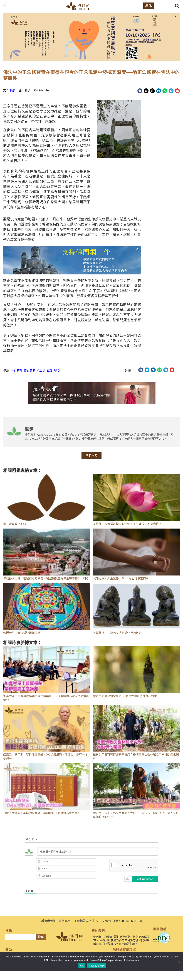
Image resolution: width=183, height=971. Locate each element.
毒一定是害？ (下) (14, 524)
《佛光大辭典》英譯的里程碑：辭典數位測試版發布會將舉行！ (43, 813)
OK (82, 965)
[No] (178, 961)
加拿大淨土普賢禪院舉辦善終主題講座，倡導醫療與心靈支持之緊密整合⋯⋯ (46, 698)
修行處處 (29, 370)
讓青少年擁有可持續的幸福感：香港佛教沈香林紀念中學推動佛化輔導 (136, 756)
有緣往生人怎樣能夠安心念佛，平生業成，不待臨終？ (127, 524)
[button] (5, 5)
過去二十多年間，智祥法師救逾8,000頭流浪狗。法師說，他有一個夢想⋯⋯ (45, 756)
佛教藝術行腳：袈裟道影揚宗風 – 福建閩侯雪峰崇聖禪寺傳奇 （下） (46, 578)
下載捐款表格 (82, 921)
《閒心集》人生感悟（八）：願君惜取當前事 (121, 578)
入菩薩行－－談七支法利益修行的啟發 (117, 633)
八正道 (41, 370)
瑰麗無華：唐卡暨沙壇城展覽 (21, 633)
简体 (148, 5)
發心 (57, 370)
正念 (50, 370)
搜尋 (41, 937)
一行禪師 (17, 370)
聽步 (13, 90)
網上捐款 (64, 921)
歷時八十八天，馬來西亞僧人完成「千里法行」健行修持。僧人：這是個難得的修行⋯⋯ (136, 815)
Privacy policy (97, 965)
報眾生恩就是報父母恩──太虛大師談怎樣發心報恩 (125, 696)
